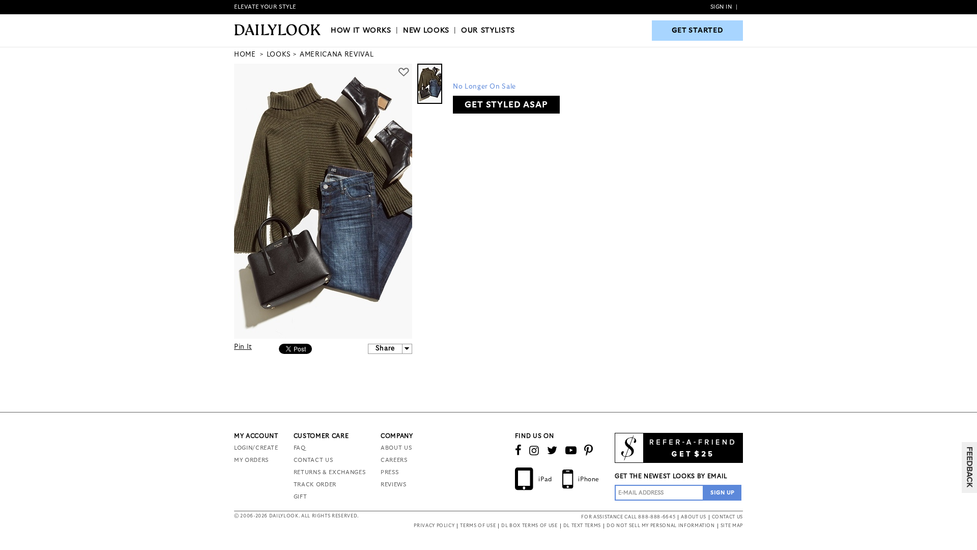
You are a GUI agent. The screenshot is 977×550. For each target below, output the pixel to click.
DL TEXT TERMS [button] (582, 526)
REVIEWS (394, 484)
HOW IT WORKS (361, 30)
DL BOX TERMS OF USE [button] (529, 526)
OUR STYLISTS (488, 30)
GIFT (300, 497)
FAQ (300, 448)
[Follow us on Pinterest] (588, 451)
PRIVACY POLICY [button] (434, 526)
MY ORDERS (251, 460)
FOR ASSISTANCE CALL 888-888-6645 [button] (628, 517)
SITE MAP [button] (732, 526)
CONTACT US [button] (727, 517)
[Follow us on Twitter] (552, 451)
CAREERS (394, 460)
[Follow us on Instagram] (534, 451)
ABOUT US (396, 448)
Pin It (243, 347)
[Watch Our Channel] (571, 451)
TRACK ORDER (315, 484)
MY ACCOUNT (256, 436)
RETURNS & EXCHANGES (329, 472)
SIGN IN (721, 7)
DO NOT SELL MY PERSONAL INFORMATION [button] (661, 526)
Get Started (698, 30)
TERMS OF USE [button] (478, 526)
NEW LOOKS (426, 30)
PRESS (389, 472)
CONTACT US (313, 460)
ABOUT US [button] (693, 517)
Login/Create (256, 448)
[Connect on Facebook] (518, 451)
